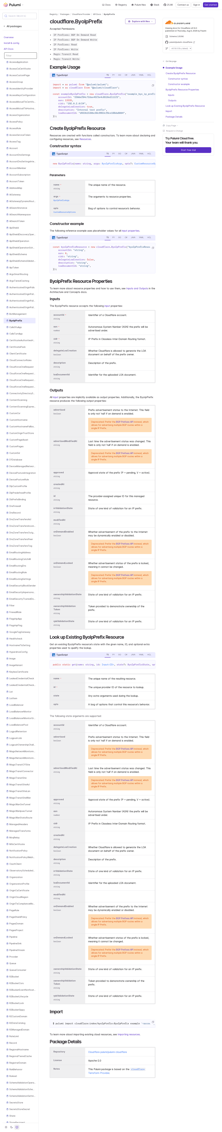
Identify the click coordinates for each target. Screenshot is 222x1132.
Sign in (196, 4)
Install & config (11, 43)
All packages (14, 26)
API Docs (8, 48)
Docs (108, 4)
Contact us (183, 4)
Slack (156, 4)
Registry (122, 4)
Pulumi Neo (140, 4)
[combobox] (19, 16)
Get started (210, 4)
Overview (9, 37)
